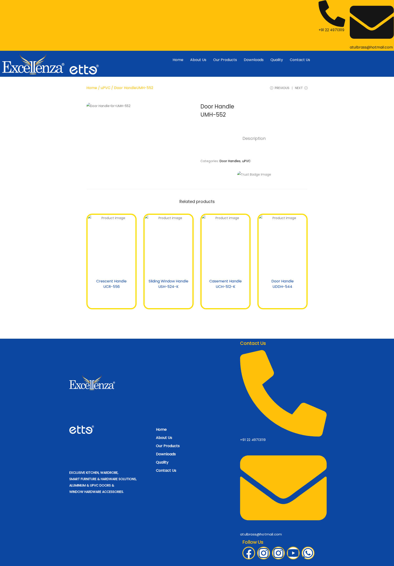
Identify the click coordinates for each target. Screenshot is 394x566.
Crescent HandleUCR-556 (111, 284)
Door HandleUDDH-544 (282, 284)
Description (254, 138)
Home (178, 59)
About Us (198, 59)
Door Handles (230, 161)
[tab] (254, 138)
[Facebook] (248, 553)
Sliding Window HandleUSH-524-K (168, 284)
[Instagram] (263, 553)
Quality (276, 59)
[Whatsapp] (308, 553)
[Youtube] (293, 553)
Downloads (254, 59)
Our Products (225, 59)
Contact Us (300, 59)
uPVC (105, 87)
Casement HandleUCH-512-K (225, 284)
